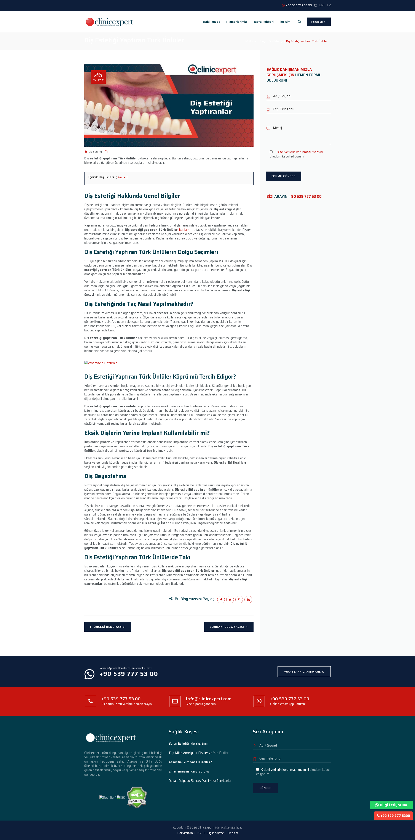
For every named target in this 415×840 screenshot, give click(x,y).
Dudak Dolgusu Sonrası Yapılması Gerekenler (200, 780)
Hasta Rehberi (263, 21)
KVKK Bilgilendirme (210, 832)
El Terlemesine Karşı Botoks (189, 771)
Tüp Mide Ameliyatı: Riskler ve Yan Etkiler (198, 752)
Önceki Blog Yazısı (110, 627)
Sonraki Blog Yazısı (227, 627)
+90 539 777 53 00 (305, 196)
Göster (122, 177)
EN (321, 5)
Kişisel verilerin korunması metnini (299, 152)
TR (328, 5)
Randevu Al (319, 22)
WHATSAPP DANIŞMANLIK (304, 671)
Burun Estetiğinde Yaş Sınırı (188, 743)
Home (252, 41)
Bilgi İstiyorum (393, 805)
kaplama (185, 229)
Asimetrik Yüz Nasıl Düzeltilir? (190, 762)
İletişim (284, 21)
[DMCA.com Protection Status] (136, 797)
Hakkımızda (211, 21)
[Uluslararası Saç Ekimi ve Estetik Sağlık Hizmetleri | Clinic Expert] (109, 21)
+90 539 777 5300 (395, 815)
